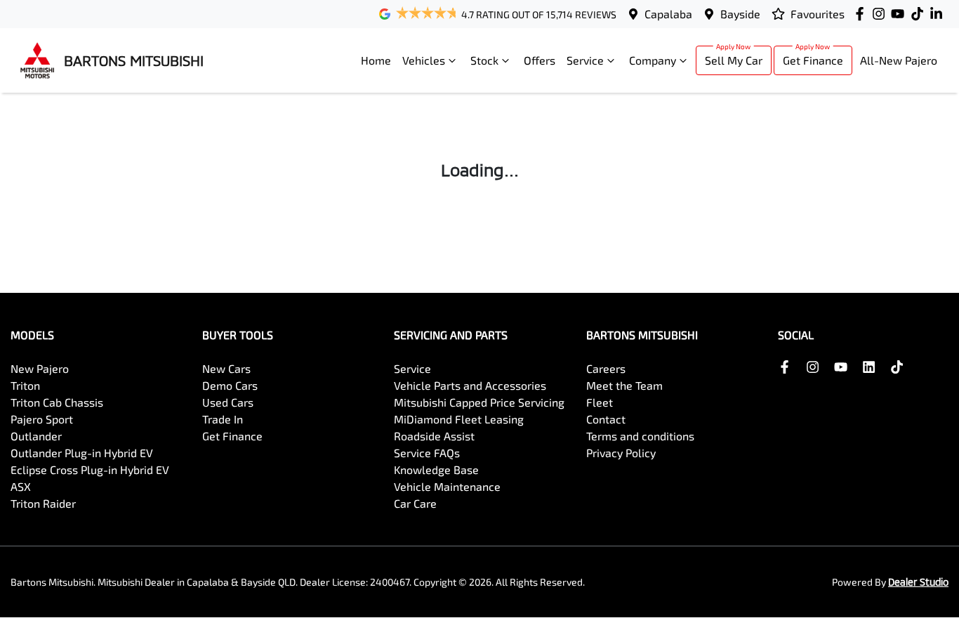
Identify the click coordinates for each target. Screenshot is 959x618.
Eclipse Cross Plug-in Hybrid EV (90, 469)
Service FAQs (427, 452)
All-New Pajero (898, 60)
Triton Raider (43, 503)
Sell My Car (733, 60)
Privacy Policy (621, 452)
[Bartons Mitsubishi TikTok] (899, 367)
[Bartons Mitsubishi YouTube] (900, 13)
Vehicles (423, 60)
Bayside (740, 13)
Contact (606, 419)
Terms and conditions (640, 435)
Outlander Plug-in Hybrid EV (82, 452)
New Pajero (40, 368)
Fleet (599, 402)
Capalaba (668, 13)
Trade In (222, 419)
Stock (484, 60)
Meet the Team (624, 385)
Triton (25, 385)
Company (652, 60)
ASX (21, 486)
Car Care (415, 503)
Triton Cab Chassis (57, 402)
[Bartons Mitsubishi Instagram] (881, 13)
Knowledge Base (436, 469)
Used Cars (227, 402)
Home (376, 60)
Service (585, 60)
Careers (606, 368)
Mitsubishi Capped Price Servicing (479, 402)
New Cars (226, 368)
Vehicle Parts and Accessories (470, 385)
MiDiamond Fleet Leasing (459, 419)
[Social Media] (920, 13)
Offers (539, 60)
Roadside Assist (434, 435)
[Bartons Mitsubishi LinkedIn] (939, 13)
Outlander (36, 435)
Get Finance (813, 60)
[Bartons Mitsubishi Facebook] (862, 13)
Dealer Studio (918, 582)
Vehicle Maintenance (447, 486)
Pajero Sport (42, 419)
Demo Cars (230, 385)
